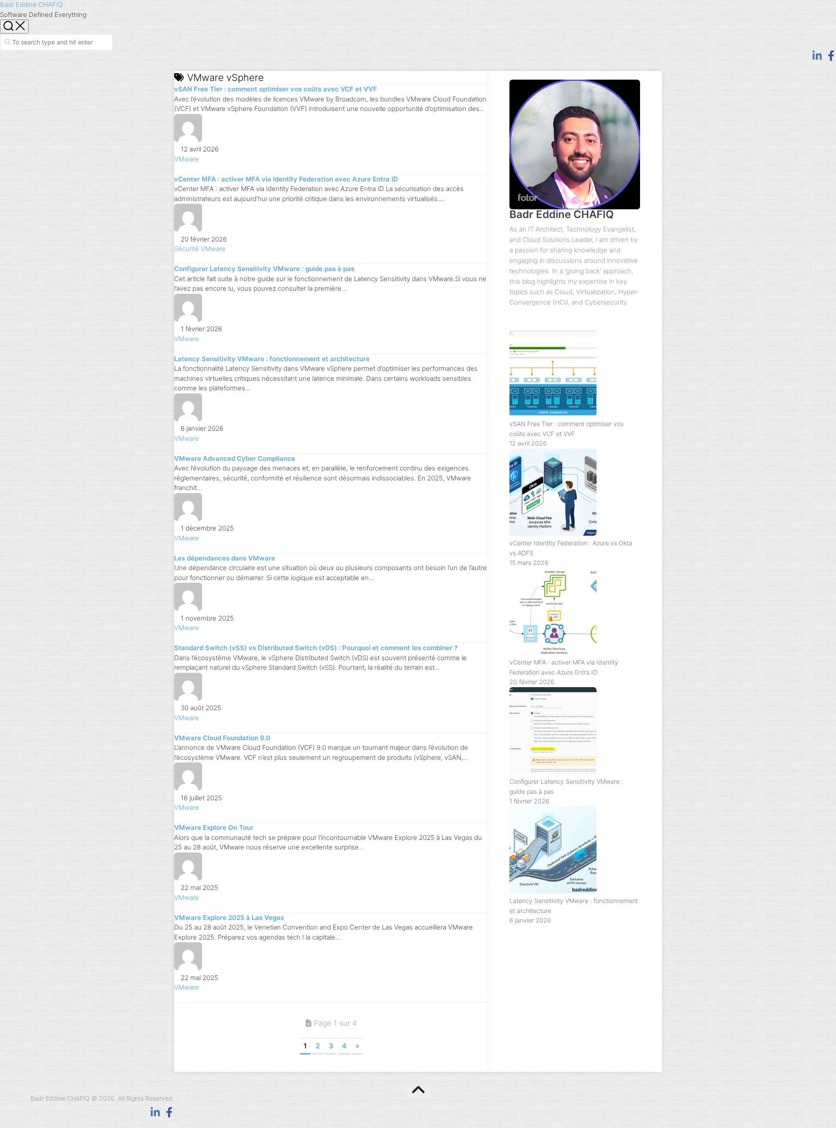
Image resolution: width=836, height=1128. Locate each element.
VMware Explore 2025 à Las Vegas (229, 917)
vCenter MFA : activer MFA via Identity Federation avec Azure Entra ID (286, 179)
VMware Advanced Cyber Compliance (234, 458)
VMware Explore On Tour (213, 827)
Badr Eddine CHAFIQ (31, 4)
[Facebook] (831, 55)
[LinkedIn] (817, 55)
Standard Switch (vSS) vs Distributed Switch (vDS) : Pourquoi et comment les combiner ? (316, 648)
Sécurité (186, 249)
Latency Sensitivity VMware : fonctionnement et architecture (272, 359)
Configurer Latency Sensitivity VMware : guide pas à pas (264, 269)
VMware (186, 159)
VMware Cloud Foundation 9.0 (222, 738)
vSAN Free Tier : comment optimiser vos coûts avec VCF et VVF (275, 89)
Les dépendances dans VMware (224, 558)
